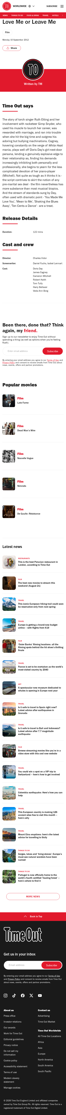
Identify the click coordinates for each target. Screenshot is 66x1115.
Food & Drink (33, 16)
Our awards (9, 1028)
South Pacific (44, 1071)
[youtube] (40, 995)
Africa (41, 1042)
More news (33, 897)
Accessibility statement (15, 1067)
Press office (9, 1016)
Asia (40, 1048)
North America (45, 1060)
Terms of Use (53, 360)
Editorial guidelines (14, 1039)
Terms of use (10, 1072)
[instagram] (5, 995)
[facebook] (23, 995)
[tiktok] (14, 995)
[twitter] (31, 995)
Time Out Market (46, 1022)
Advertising (44, 1016)
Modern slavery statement (11, 1080)
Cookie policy (10, 1061)
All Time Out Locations (49, 1036)
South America (45, 1066)
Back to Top (36, 917)
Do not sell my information (11, 1053)
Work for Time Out (13, 1034)
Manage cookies (12, 1088)
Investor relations (12, 1022)
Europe (41, 1054)
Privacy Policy (8, 363)
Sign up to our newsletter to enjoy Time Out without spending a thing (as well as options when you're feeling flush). (31, 340)
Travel (46, 16)
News (5, 16)
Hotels (55, 16)
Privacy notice (11, 1045)
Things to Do (17, 16)
